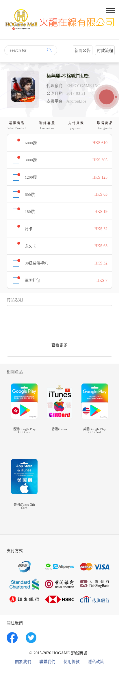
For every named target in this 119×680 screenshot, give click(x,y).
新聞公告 (83, 50)
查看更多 (59, 345)
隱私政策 (96, 662)
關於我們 (23, 662)
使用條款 (72, 662)
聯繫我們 (47, 662)
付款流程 (105, 50)
